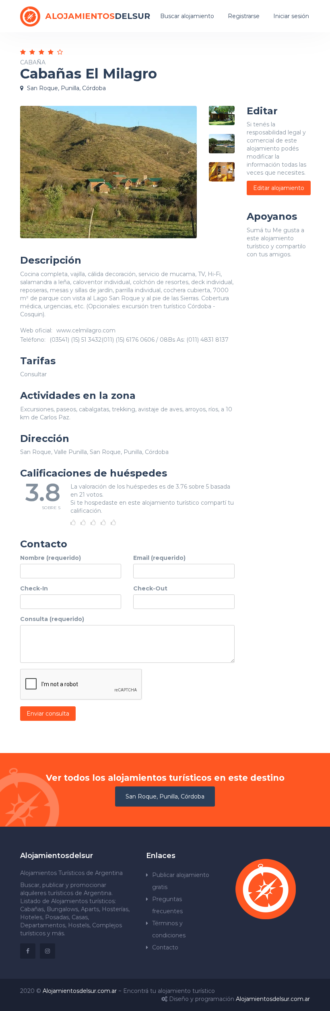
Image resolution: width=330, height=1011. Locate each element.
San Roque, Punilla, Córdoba (165, 796)
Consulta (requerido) (52, 619)
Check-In (34, 588)
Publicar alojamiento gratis (180, 881)
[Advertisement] (278, 410)
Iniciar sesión (291, 16)
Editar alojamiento (278, 188)
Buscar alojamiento (187, 16)
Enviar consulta (48, 713)
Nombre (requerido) (50, 557)
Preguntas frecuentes (167, 905)
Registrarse (244, 16)
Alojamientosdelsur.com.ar (80, 990)
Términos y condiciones (169, 929)
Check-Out (150, 588)
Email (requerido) (159, 557)
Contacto (165, 947)
